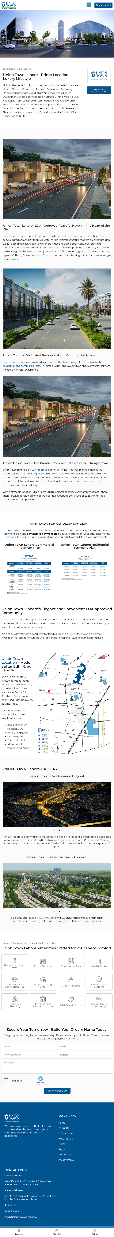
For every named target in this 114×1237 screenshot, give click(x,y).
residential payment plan (37, 537)
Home (61, 1122)
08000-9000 (11, 1211)
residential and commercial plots (22, 366)
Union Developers (49, 89)
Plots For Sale (65, 1138)
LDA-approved (71, 85)
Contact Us (65, 1154)
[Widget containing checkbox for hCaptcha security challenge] (23, 1080)
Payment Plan (66, 1133)
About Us (63, 1128)
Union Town (50, 85)
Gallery (62, 1144)
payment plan (12, 534)
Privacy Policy (66, 1160)
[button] (89, 5)
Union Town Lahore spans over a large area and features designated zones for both (52, 362)
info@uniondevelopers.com (20, 1217)
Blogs (61, 1149)
